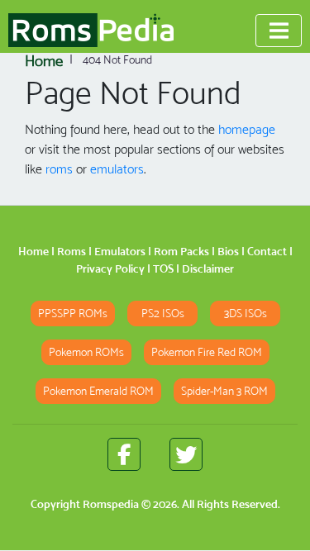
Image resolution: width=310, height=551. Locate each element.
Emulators (119, 251)
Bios (228, 251)
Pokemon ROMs (86, 352)
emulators (117, 169)
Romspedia (111, 503)
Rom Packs (181, 251)
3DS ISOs (245, 313)
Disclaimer (208, 268)
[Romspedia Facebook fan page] (124, 454)
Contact (267, 251)
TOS (163, 268)
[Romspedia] (91, 30)
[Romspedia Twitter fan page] (186, 454)
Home (33, 251)
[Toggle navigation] (278, 30)
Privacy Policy (110, 268)
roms (59, 169)
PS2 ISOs (162, 313)
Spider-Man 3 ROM (224, 391)
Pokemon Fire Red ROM (206, 352)
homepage (246, 129)
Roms (71, 251)
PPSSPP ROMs (72, 313)
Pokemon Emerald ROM (98, 391)
